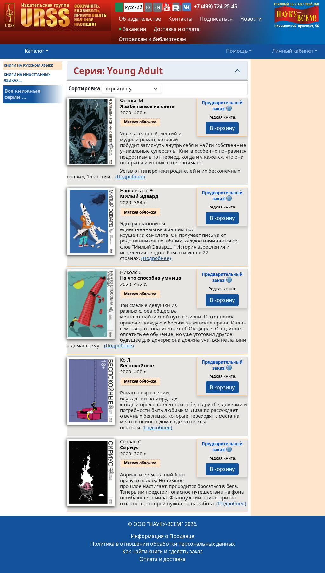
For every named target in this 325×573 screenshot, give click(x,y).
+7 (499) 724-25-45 (215, 6)
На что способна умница (150, 278)
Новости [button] (251, 18)
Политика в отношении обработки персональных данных (162, 543)
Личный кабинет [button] (293, 50)
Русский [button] (133, 7)
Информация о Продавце (162, 536)
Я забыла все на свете (147, 106)
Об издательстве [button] (140, 18)
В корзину (222, 128)
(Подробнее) (130, 176)
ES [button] (148, 7)
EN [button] (157, 7)
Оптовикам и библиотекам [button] (152, 39)
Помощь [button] (237, 50)
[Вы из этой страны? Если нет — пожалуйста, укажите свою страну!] (119, 7)
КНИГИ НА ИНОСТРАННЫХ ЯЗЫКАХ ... (27, 77)
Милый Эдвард (139, 196)
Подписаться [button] (216, 18)
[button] (166, 7)
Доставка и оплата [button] (177, 28)
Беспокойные (137, 365)
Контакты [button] (180, 18)
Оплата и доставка (162, 559)
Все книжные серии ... (22, 93)
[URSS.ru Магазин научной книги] (55, 15)
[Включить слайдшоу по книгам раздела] (167, 88)
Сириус (129, 447)
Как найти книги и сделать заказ (163, 551)
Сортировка (84, 88)
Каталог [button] (34, 50)
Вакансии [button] (133, 28)
